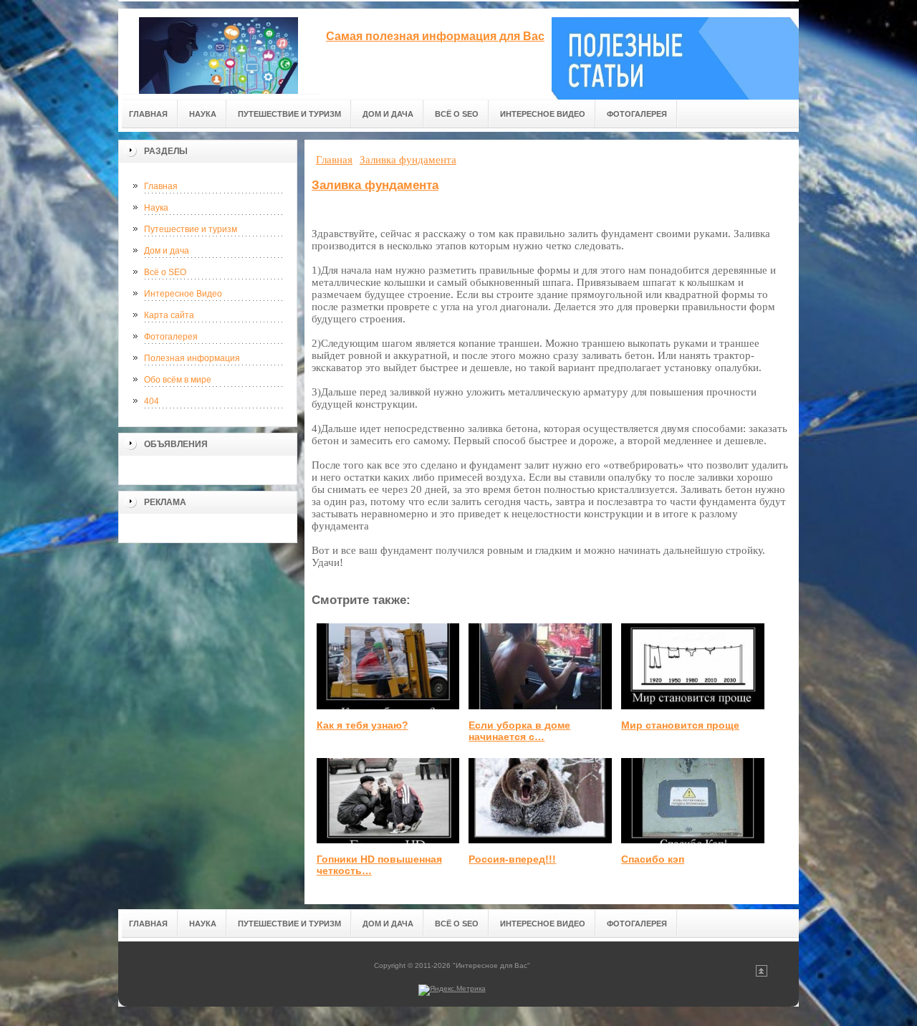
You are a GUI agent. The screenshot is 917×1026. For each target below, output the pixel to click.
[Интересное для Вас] (218, 51)
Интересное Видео (183, 294)
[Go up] (761, 974)
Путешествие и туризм (190, 229)
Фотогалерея (171, 337)
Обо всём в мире (177, 380)
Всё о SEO (165, 272)
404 (151, 401)
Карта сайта (169, 315)
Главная (161, 186)
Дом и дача (166, 251)
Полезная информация (192, 358)
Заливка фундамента (375, 185)
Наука (156, 208)
